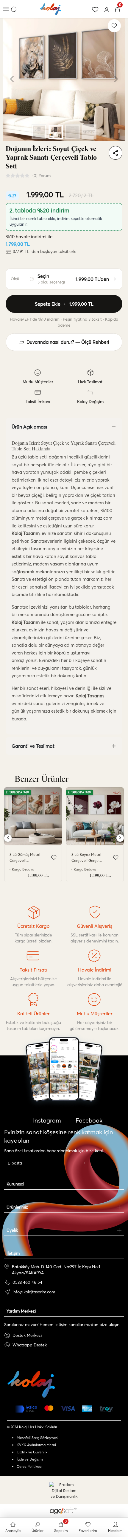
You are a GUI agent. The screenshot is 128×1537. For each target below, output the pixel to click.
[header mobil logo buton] (50, 8)
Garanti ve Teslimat (33, 746)
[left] (8, 838)
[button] (12, 79)
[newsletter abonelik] (83, 1163)
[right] (120, 838)
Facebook (88, 1120)
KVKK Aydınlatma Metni (36, 1445)
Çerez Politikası (29, 1466)
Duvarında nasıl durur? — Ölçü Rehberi (67, 342)
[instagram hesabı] (64, 1086)
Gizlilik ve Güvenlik (32, 1452)
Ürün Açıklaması (29, 427)
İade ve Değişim (30, 1459)
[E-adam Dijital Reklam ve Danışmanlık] (64, 1491)
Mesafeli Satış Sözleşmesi (37, 1437)
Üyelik (12, 1230)
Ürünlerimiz (17, 1207)
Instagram (46, 1120)
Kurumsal (15, 1184)
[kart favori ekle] (54, 857)
